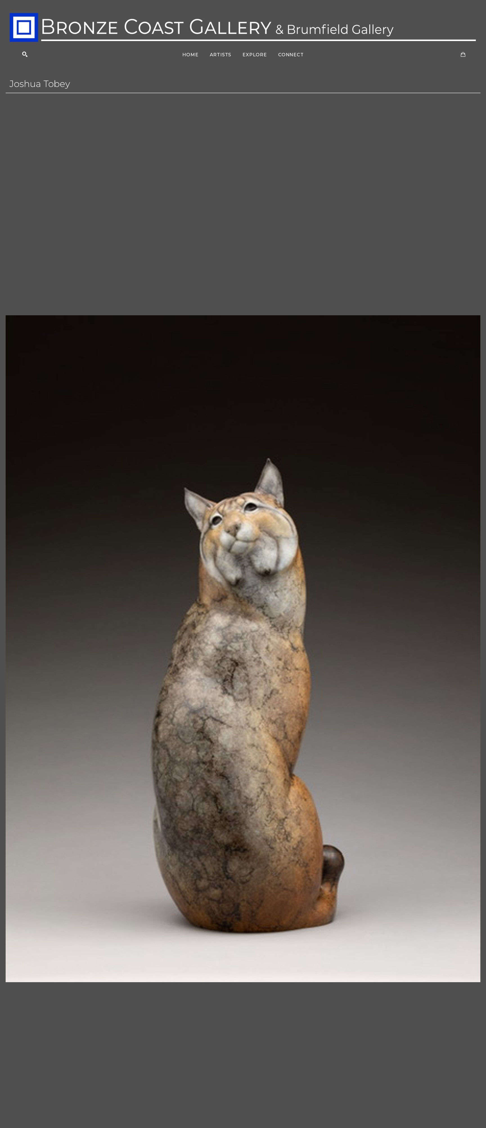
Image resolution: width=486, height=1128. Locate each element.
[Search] (25, 54)
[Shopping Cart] (463, 54)
